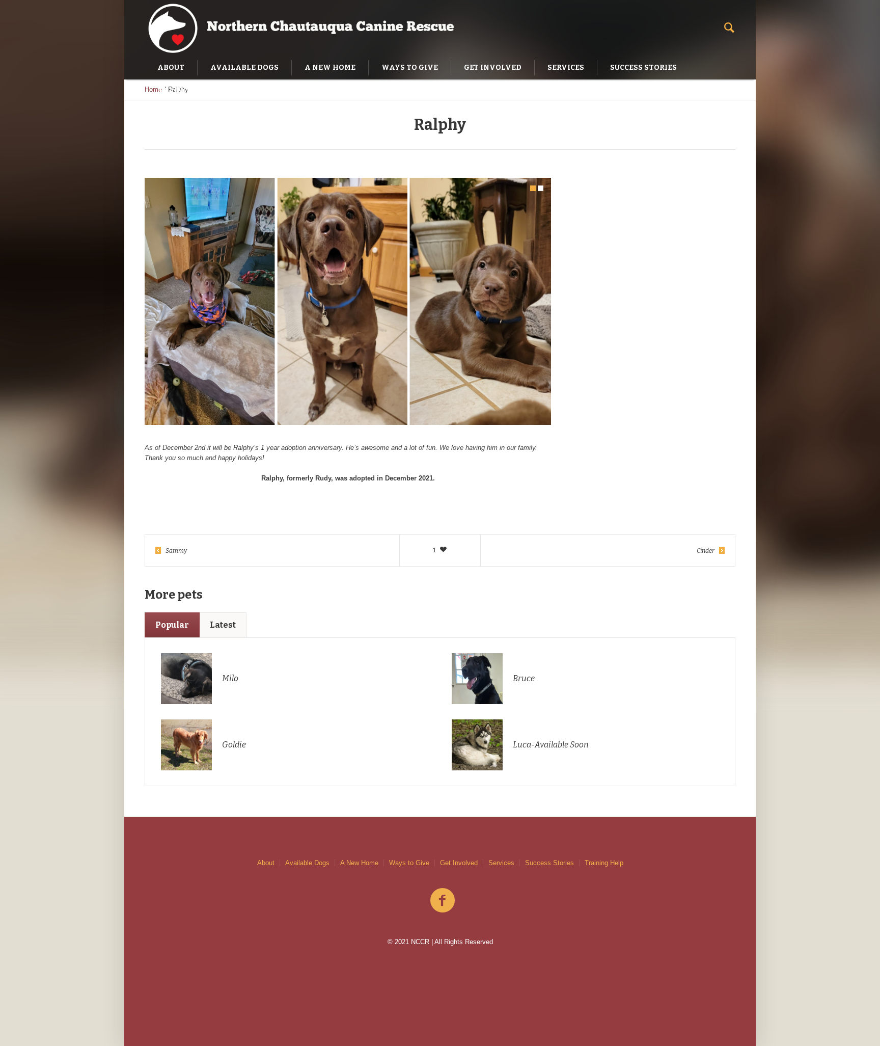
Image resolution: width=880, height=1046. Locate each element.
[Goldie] (186, 744)
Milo (230, 678)
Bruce (524, 678)
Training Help (604, 863)
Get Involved (459, 863)
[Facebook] (442, 901)
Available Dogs (307, 863)
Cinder (705, 550)
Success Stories (549, 863)
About (265, 863)
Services (501, 863)
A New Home (359, 863)
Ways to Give (409, 863)
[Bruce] (477, 678)
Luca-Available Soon (551, 744)
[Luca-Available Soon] (477, 744)
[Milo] (186, 678)
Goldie (234, 744)
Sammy (176, 550)
